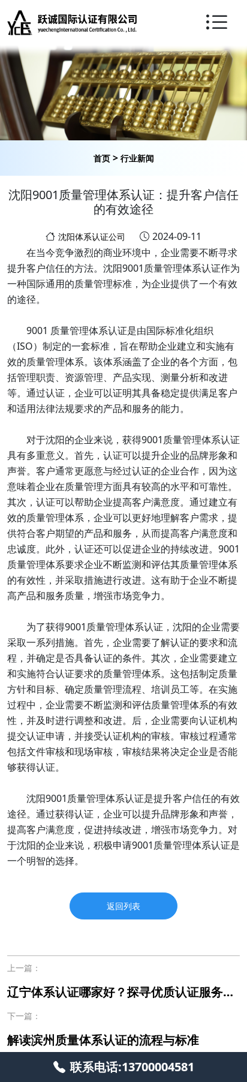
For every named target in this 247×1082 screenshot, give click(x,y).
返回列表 (123, 906)
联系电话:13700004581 (132, 1067)
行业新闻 (137, 158)
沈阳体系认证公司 (91, 236)
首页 (102, 158)
